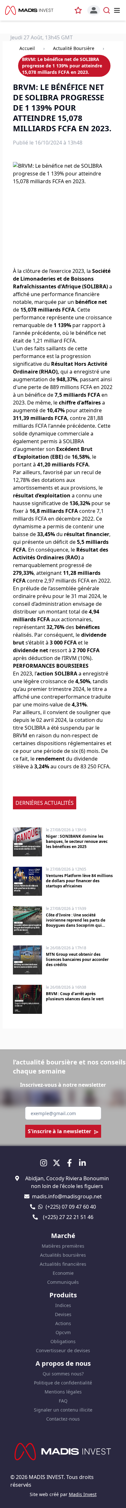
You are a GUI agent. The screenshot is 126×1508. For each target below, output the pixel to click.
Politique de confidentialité (63, 1383)
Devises (63, 1314)
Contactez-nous (63, 1419)
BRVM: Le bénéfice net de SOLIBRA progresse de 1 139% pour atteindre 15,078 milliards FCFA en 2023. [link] (62, 65)
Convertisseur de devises (63, 1350)
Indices (63, 1305)
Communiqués (63, 1282)
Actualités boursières (63, 1255)
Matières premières (63, 1246)
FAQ (63, 1401)
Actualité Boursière (73, 48)
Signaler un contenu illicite (63, 1410)
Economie (63, 1273)
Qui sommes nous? (63, 1374)
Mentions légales (63, 1392)
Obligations (63, 1341)
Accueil (27, 48)
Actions (63, 1323)
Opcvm (63, 1332)
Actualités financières (63, 1264)
